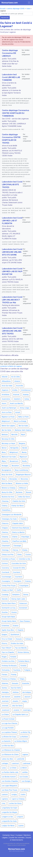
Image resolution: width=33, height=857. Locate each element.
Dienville (5, 599)
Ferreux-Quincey (23, 652)
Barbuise (5, 434)
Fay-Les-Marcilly (21, 648)
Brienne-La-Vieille (22, 483)
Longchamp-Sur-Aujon (9, 808)
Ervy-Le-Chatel (7, 639)
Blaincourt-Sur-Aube (9, 457)
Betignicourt (14, 452)
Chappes (5, 528)
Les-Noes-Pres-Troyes (9, 790)
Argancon (5, 390)
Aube (28, 8)
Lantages (5, 763)
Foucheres (16, 670)
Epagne (4, 634)
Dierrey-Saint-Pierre (9, 603)
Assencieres (6, 399)
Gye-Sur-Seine (16, 688)
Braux (4, 479)
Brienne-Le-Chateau (9, 488)
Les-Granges (26, 781)
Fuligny (22, 679)
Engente (20, 630)
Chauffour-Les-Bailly (19, 541)
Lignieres (5, 799)
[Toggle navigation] (29, 2)
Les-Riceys (25, 790)
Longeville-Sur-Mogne (9, 812)
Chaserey (5, 537)
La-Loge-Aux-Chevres (9, 723)
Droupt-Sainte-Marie (9, 621)
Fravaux (4, 674)
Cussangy (5, 594)
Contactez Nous (8, 835)
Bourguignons (6, 470)
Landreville (20, 759)
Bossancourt (14, 461)
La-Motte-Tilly (25, 732)
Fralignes (27, 670)
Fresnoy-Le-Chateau (9, 679)
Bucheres (19, 492)
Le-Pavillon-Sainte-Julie (10, 772)
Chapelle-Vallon (17, 523)
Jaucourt (27, 697)
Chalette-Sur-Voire (18, 501)
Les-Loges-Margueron (9, 785)
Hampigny (5, 692)
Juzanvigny (27, 710)
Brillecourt (22, 488)
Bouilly (24, 461)
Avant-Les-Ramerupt (9, 408)
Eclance (15, 625)
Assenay (26, 394)
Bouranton (15, 466)
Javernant (5, 701)
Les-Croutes (23, 777)
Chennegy (5, 550)
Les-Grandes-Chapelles (10, 781)
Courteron (18, 577)
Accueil (2, 8)
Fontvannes (6, 670)
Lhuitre (23, 794)
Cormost (5, 563)
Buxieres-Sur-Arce (8, 497)
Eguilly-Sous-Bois (8, 630)
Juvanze (16, 710)
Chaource (5, 523)
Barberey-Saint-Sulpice (23, 430)
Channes (23, 519)
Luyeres (21, 825)
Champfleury (6, 510)
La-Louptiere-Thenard (9, 732)
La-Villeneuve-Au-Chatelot (11, 750)
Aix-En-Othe (15, 377)
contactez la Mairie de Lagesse (11, 366)
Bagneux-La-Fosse (8, 417)
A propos (19, 835)
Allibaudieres (6, 381)
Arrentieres (5, 394)
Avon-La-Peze (7, 412)
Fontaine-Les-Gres (8, 661)
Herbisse (16, 692)
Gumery (4, 688)
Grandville (25, 683)
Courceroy (5, 568)
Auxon (4, 403)
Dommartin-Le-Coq (8, 608)
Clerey (19, 554)
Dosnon (14, 612)
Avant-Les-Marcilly (16, 403)
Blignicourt (23, 457)
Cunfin (19, 590)
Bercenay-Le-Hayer (8, 443)
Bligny (4, 461)
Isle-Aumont (6, 697)
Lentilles (25, 772)
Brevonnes (24, 479)
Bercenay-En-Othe (8, 439)
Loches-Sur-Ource (15, 803)
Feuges (4, 657)
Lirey (3, 803)
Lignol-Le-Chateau (18, 799)
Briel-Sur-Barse (7, 483)
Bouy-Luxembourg (21, 470)
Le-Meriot (23, 768)
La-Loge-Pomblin (8, 728)
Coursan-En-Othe (19, 568)
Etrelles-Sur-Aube (17, 643)
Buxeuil (28, 492)
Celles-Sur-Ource (24, 497)
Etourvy (4, 643)
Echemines (5, 625)
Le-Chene (13, 768)
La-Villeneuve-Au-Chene (10, 754)
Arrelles (14, 390)
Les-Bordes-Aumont (9, 777)
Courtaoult (5, 572)
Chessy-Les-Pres (7, 554)
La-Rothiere (24, 737)
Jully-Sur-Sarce (17, 705)
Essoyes (19, 639)
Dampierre (16, 594)
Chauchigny (25, 537)
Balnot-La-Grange (20, 421)
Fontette (23, 665)
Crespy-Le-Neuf (7, 590)
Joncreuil (5, 705)
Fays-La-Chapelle (8, 652)
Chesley (24, 550)
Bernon (4, 448)
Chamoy (5, 505)
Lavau (4, 768)
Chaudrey (5, 541)
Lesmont (5, 794)
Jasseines (17, 697)
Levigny (14, 794)
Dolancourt (23, 603)
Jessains (15, 701)
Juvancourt (6, 710)
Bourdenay (26, 466)
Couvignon (17, 581)
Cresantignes (23, 585)
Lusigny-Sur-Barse (8, 825)
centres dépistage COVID (16, 8)
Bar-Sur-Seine (6, 430)
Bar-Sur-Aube (23, 426)
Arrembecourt (26, 390)
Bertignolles (14, 448)
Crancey (28, 581)
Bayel (23, 434)
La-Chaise (5, 714)
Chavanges (17, 545)
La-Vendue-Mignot (20, 741)
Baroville (14, 434)
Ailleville (4, 377)
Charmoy (5, 532)
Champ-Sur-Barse (17, 505)
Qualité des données (16, 837)
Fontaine (13, 657)
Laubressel (26, 763)
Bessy (4, 452)
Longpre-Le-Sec (7, 817)
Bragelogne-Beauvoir (23, 474)
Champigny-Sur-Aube (9, 519)
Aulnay (26, 399)
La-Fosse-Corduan (8, 719)
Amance (17, 381)
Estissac (28, 639)
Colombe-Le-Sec (25, 559)
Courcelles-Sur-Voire (19, 563)
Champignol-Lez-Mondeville (11, 514)
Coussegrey (6, 581)
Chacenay (5, 501)
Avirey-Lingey (24, 408)
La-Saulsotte (6, 741)
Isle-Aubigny (26, 692)
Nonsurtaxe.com (9, 2)
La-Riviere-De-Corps (9, 737)
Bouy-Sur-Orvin (7, 474)
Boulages (5, 466)
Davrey (25, 594)
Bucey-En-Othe (7, 492)
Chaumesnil (6, 545)
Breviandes (13, 479)
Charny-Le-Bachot (18, 532)
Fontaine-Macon (23, 661)
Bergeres (22, 443)
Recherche (5, 18)
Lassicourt (15, 763)
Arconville (19, 386)
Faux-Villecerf (6, 648)
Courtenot (16, 572)
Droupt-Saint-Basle (8, 617)
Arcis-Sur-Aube (7, 386)
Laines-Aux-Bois (7, 759)
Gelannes (5, 683)
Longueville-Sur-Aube (9, 821)
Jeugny (24, 701)
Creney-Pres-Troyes (9, 585)
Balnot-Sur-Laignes (8, 426)
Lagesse (25, 754)
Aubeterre (17, 399)
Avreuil (17, 412)
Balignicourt (6, 421)
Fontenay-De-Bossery (9, 665)
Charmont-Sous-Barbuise (20, 528)
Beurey (24, 452)
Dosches (5, 612)
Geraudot (15, 683)
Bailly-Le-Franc (23, 417)
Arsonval (16, 394)
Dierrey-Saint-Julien (18, 599)
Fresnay (13, 674)
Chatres (14, 537)
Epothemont (15, 634)
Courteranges (6, 577)
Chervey (15, 550)
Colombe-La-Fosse (8, 559)
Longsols (20, 817)
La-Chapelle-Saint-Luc (20, 714)
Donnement (23, 608)
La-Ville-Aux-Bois (8, 745)
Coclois (28, 554)
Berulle (24, 448)
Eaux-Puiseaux (25, 621)
